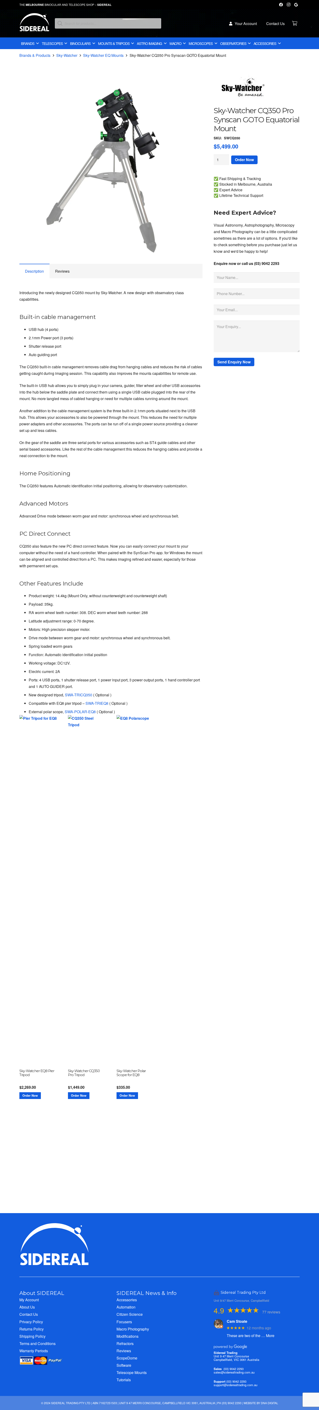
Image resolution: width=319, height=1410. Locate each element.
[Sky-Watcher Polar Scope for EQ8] (135, 890)
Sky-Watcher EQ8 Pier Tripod (36, 1073)
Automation (126, 1307)
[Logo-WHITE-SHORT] (34, 24)
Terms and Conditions (37, 1343)
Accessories (127, 1299)
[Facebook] (281, 4)
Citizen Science (130, 1314)
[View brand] (244, 102)
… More (267, 1335)
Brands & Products (34, 55)
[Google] (296, 4)
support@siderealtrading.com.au (235, 1385)
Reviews (124, 1350)
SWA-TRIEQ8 (96, 703)
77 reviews (271, 1312)
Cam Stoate (237, 1321)
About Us (27, 1307)
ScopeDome (127, 1358)
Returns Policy (31, 1329)
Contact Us (28, 1314)
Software (124, 1365)
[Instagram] (288, 4)
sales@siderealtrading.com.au (234, 1372)
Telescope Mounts (132, 1372)
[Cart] (294, 23)
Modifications (127, 1336)
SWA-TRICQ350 (78, 695)
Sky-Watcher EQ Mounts (103, 55)
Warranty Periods (33, 1350)
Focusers (124, 1321)
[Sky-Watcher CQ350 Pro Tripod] (86, 890)
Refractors (125, 1343)
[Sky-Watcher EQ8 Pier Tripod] (38, 890)
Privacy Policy (31, 1321)
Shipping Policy (32, 1336)
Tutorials (124, 1379)
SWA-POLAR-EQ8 (80, 711)
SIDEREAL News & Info (147, 1293)
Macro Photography (133, 1329)
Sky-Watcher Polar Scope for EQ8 (131, 1073)
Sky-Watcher (66, 55)
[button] (195, 87)
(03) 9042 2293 (233, 1369)
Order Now (244, 159)
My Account (29, 1299)
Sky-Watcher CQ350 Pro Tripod (84, 1073)
